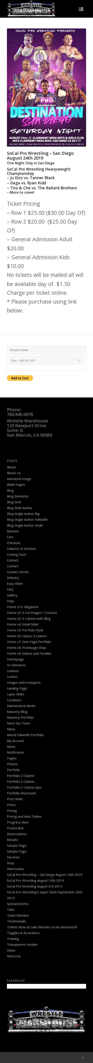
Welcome (14, 956)
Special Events (17, 904)
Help (10, 601)
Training (13, 938)
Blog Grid (14, 502)
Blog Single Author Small (24, 525)
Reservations (17, 834)
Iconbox (13, 671)
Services (13, 857)
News (11, 746)
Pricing (12, 810)
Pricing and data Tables (24, 816)
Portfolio (13, 770)
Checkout (14, 543)
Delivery (13, 577)
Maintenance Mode (21, 706)
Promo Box (15, 828)
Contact (12, 560)
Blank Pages (16, 484)
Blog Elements (18, 496)
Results (12, 839)
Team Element (18, 915)
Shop (10, 863)
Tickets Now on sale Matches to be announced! (42, 927)
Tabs (10, 909)
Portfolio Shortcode (21, 793)
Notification (15, 752)
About (11, 467)
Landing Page (17, 688)
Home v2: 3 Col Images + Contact (32, 612)
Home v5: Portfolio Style (25, 630)
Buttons (13, 531)
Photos (12, 764)
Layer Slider (15, 694)
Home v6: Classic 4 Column (27, 636)
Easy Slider (15, 583)
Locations (14, 700)
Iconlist (12, 676)
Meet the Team (18, 723)
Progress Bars (18, 822)
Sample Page (16, 845)
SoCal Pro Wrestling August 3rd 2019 (34, 886)
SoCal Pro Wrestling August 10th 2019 (35, 880)
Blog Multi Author (19, 508)
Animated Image (19, 479)
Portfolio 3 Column (20, 781)
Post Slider (15, 799)
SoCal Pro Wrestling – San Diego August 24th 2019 (44, 874)
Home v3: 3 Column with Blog (29, 618)
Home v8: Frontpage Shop (26, 647)
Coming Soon (16, 554)
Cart (10, 537)
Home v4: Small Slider (23, 624)
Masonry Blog (17, 711)
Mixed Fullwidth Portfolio (25, 735)
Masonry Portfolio (20, 717)
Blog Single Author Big (23, 513)
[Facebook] (83, 1057)
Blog (10, 490)
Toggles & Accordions (23, 933)
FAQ (10, 589)
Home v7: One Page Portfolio (29, 642)
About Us (14, 473)
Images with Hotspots (24, 682)
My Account (15, 740)
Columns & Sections (21, 548)
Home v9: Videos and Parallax (29, 653)
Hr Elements (16, 665)
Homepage (15, 659)
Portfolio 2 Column (20, 775)
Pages (11, 758)
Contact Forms (18, 572)
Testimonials (16, 921)
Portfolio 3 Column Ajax (24, 787)
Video (11, 950)
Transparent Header (22, 944)
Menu (11, 729)
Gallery (12, 595)
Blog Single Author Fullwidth (27, 519)
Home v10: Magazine (22, 607)
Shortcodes (15, 869)
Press (11, 805)
